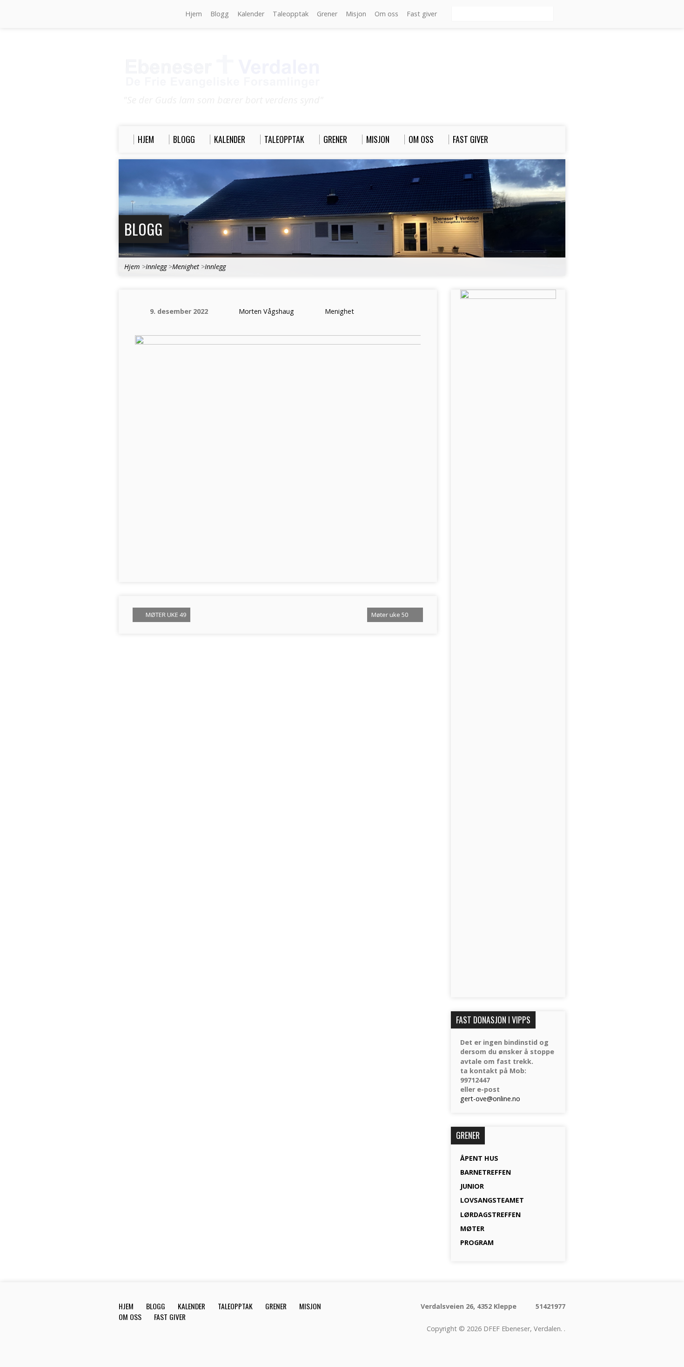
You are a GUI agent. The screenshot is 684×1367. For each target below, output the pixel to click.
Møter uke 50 (390, 614)
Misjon (356, 13)
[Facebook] (149, 14)
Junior (472, 1186)
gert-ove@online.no (490, 1098)
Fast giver (422, 13)
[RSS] (123, 14)
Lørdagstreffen (490, 1214)
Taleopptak (290, 13)
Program (477, 1242)
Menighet (185, 266)
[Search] (561, 14)
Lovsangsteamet (492, 1200)
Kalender (250, 13)
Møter (472, 1228)
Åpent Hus (479, 1158)
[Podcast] (136, 14)
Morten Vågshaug (266, 311)
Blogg (219, 13)
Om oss (386, 13)
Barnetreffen (485, 1172)
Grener (327, 13)
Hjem (193, 13)
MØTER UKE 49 (165, 614)
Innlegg (156, 266)
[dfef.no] (162, 14)
